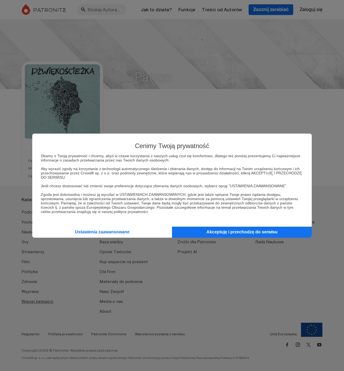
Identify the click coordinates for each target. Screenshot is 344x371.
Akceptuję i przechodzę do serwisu (242, 232)
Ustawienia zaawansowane (102, 232)
